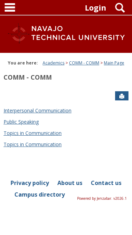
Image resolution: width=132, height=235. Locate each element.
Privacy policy (30, 183)
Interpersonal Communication (37, 110)
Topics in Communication (33, 133)
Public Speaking (21, 121)
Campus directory (39, 194)
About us (69, 183)
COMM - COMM (84, 63)
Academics (53, 63)
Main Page (114, 63)
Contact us (106, 183)
